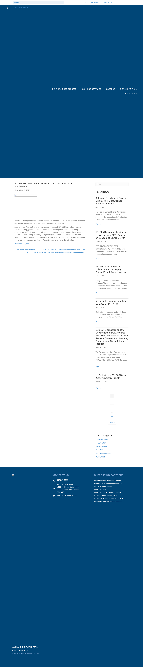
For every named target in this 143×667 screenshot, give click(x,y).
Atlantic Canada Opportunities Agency (109, 483)
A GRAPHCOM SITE (32, 653)
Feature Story (101, 443)
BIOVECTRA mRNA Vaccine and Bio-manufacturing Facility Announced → (56, 252)
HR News (99, 450)
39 (112, 417)
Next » (112, 423)
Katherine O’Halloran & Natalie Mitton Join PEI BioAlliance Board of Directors (111, 201)
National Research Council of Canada (109, 498)
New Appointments (103, 453)
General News (101, 446)
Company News (102, 439)
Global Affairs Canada (103, 486)
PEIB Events (101, 457)
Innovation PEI (100, 489)
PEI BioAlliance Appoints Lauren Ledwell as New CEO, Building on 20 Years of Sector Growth (111, 235)
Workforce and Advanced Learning (108, 501)
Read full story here (22, 244)
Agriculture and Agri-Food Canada (107, 480)
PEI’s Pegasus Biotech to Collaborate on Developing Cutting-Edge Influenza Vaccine (111, 269)
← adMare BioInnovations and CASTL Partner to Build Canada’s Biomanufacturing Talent (50, 250)
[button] (67, 3)
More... (98, 224)
